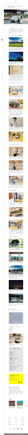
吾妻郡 (16, 387)
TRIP (16, 422)
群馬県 (10, 387)
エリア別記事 (9, 424)
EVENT (16, 424)
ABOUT (9, 418)
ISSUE (9, 420)
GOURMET (15, 416)
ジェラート (15, 390)
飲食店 (19, 391)
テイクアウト (10, 391)
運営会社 (22, 424)
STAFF (23, 416)
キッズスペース (11, 390)
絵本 (21, 391)
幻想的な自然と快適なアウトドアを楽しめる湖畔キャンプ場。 (16, 310)
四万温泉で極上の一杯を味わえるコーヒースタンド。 (15, 309)
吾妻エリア (13, 387)
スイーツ (18, 390)
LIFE (16, 420)
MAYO (10, 394)
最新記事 (9, 422)
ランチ (16, 391)
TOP (9, 416)
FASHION (16, 418)
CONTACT (22, 418)
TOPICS (22, 422)
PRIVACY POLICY (22, 420)
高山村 (19, 387)
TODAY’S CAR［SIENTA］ (11, 303)
